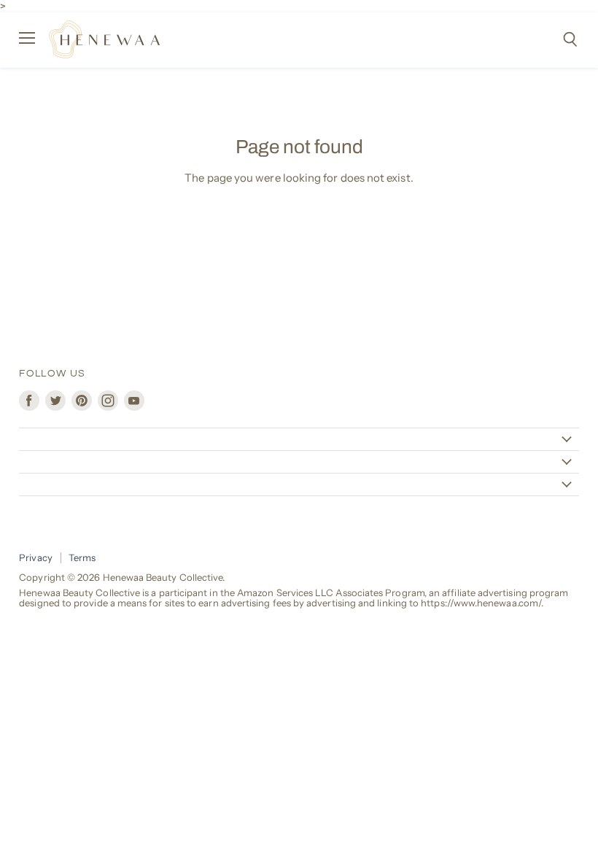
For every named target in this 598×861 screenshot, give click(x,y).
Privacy (36, 557)
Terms (82, 557)
